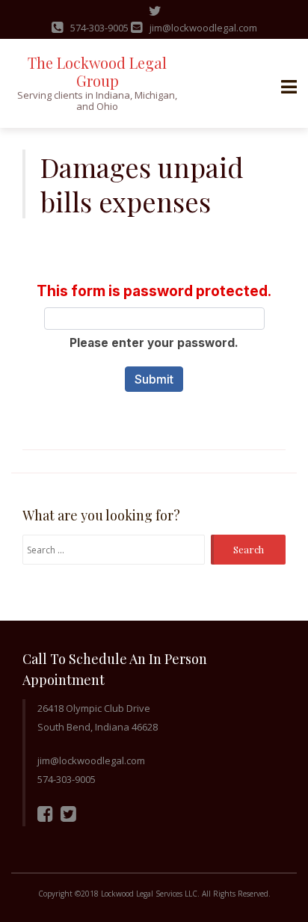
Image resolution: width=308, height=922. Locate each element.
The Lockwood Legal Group (97, 71)
